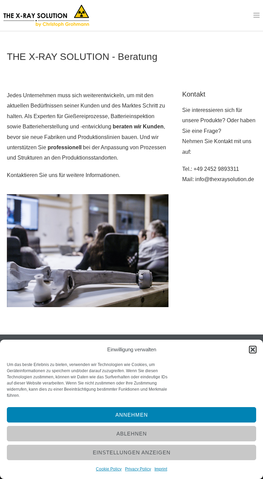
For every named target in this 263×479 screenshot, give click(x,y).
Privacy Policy (138, 469)
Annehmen (131, 415)
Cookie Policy (109, 469)
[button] (252, 349)
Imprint (160, 469)
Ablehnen (131, 434)
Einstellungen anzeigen (132, 452)
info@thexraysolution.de (224, 179)
